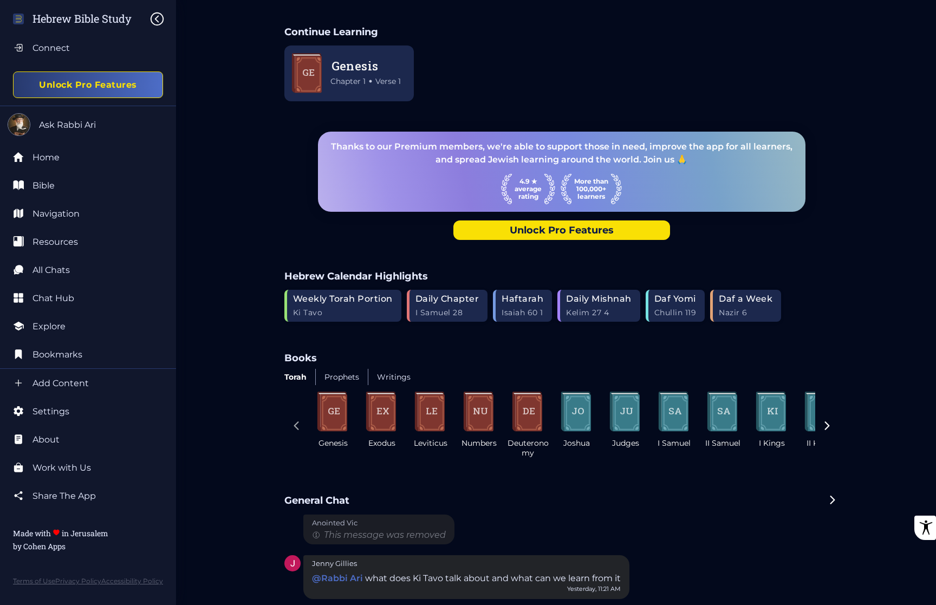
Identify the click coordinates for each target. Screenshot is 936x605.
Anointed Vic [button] (335, 523)
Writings (394, 377)
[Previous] (296, 427)
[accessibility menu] (925, 528)
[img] (162, 19)
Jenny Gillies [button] (334, 564)
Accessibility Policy (132, 581)
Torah (295, 377)
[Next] (827, 427)
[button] (292, 564)
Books (300, 357)
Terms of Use (34, 581)
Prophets (341, 377)
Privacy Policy (78, 581)
